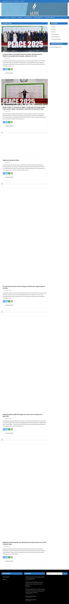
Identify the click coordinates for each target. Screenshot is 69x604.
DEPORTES (13, 17)
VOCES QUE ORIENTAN (50, 17)
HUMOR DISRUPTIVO (38, 17)
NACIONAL (20, 17)
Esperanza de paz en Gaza (11, 160)
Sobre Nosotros (16, 1)
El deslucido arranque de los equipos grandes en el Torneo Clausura (34, 577)
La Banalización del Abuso (31, 599)
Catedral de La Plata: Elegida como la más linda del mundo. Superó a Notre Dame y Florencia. (34, 584)
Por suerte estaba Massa (30, 596)
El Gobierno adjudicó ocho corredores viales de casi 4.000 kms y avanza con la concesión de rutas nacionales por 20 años (35, 591)
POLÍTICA (7, 17)
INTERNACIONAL (28, 17)
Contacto (22, 1)
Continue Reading (9, 73)
